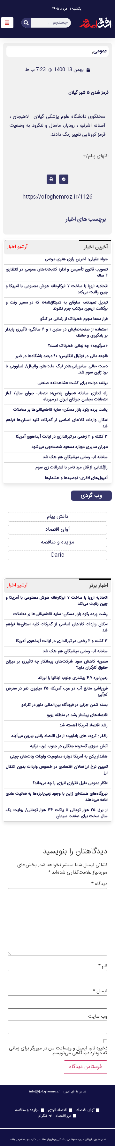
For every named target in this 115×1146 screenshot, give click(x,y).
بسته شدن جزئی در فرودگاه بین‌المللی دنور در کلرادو (64, 705)
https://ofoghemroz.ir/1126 (57, 197)
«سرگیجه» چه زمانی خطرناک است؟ (78, 346)
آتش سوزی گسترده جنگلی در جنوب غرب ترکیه (69, 746)
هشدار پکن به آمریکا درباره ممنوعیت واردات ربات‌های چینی (59, 756)
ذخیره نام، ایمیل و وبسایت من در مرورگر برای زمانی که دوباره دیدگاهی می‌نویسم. (58, 1051)
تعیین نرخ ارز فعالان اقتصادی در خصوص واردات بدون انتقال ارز (57, 770)
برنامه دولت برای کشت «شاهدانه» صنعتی (72, 383)
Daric (57, 555)
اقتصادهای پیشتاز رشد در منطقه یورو (77, 715)
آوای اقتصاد (57, 529)
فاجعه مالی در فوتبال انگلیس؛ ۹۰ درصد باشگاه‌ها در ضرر (62, 356)
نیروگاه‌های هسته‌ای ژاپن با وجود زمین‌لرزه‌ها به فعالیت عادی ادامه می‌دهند (57, 797)
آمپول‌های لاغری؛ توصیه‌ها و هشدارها (76, 478)
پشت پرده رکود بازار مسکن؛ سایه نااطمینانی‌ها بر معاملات (60, 409)
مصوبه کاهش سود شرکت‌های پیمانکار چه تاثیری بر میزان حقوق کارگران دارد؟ (57, 664)
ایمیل (100, 991)
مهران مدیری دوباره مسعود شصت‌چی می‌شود (70, 447)
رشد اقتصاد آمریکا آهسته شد (83, 725)
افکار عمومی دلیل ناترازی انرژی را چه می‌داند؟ (70, 783)
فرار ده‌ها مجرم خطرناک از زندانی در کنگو (74, 319)
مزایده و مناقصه (57, 542)
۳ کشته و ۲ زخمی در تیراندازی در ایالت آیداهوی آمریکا (62, 436)
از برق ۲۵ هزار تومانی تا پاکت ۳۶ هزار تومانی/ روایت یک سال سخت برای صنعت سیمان (57, 813)
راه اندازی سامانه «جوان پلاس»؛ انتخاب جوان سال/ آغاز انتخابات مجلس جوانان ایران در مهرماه (57, 396)
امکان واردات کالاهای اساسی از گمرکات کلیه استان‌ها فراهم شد (57, 423)
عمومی (100, 51)
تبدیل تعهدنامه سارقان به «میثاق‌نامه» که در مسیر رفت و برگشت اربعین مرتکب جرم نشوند (57, 305)
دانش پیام (57, 516)
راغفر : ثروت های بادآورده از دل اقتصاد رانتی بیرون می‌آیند (59, 736)
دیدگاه (99, 884)
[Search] (26, 23)
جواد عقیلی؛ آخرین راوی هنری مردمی (76, 259)
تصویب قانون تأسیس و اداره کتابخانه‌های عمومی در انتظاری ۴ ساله (57, 272)
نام (102, 966)
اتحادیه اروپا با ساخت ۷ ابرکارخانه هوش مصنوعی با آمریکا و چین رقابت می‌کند (57, 289)
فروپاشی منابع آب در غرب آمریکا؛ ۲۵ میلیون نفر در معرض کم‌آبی (57, 691)
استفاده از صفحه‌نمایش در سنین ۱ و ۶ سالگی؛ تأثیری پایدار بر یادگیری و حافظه (57, 332)
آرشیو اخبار (17, 247)
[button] (63, 179)
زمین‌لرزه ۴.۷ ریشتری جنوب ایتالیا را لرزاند (73, 678)
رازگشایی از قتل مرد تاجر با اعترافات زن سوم (71, 467)
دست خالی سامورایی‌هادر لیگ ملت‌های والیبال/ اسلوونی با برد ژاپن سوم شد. (57, 369)
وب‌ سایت (97, 1016)
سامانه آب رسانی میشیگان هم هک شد (75, 457)
